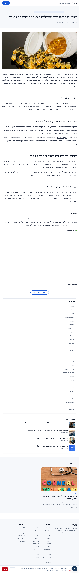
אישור (5, 569)
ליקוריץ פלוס (62, 138)
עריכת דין (71, 380)
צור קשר (22, 530)
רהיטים (72, 395)
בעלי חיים (71, 325)
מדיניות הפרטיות (72, 570)
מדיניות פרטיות (21, 536)
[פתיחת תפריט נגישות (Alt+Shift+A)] (74, 568)
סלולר (72, 362)
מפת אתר (22, 541)
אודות (23, 528)
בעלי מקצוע (70, 328)
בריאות (68, 12)
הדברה (72, 339)
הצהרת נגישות (21, 538)
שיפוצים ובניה (70, 402)
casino (72, 306)
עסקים (72, 376)
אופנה (72, 314)
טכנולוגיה (71, 343)
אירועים (72, 321)
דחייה (12, 569)
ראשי (75, 12)
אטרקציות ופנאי (69, 317)
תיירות (72, 406)
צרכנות (72, 391)
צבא (73, 388)
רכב (73, 399)
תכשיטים (71, 410)
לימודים (72, 354)
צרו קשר (5, 3)
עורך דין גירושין (69, 369)
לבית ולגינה (71, 351)
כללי (72, 347)
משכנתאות (71, 358)
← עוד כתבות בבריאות (39, 292)
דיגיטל (72, 336)
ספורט (72, 365)
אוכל (72, 310)
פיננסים (72, 384)
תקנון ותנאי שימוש (20, 533)
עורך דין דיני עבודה (68, 373)
